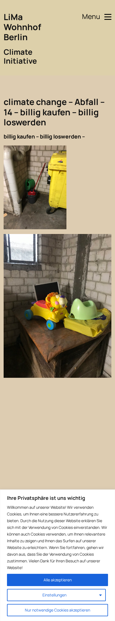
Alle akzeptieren (58, 579)
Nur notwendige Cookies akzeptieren (57, 610)
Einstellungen (54, 595)
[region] (57, 555)
